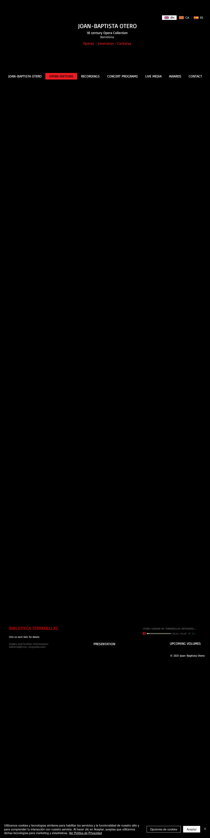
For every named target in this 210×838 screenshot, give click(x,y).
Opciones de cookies (163, 829)
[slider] (194, 634)
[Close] (205, 829)
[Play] (144, 633)
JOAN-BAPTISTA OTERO (107, 26)
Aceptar (192, 829)
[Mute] (190, 633)
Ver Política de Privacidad (85, 833)
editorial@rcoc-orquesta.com (27, 646)
